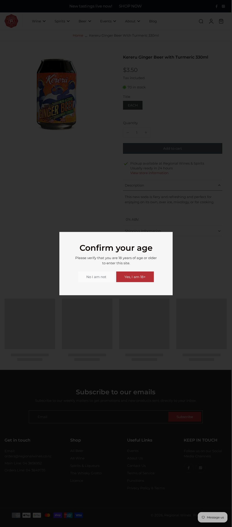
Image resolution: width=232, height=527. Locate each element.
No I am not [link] (96, 277)
